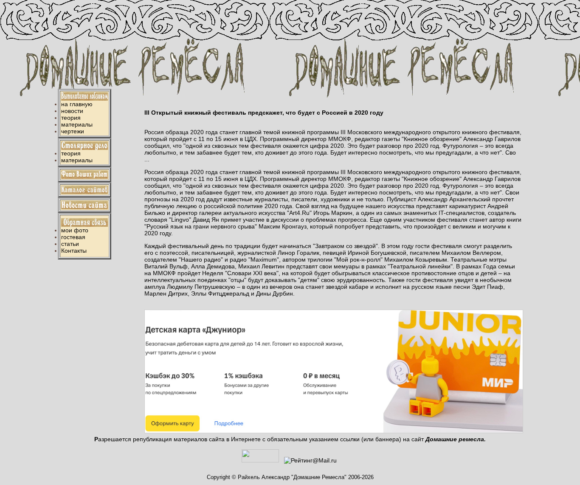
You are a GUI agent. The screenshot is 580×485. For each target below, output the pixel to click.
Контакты (74, 250)
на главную (77, 104)
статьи (70, 243)
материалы (77, 124)
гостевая (73, 237)
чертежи (72, 131)
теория (71, 117)
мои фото (74, 230)
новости (72, 110)
